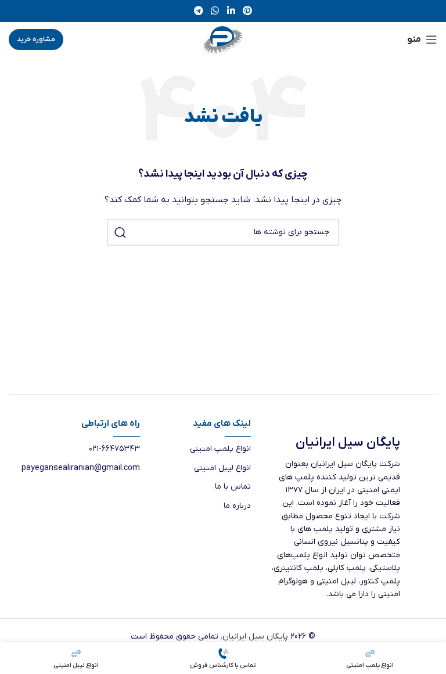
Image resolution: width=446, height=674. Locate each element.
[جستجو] (120, 232)
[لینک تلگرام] (198, 11)
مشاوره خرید (36, 39)
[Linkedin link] (231, 11)
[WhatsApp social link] (215, 11)
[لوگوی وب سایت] (223, 39)
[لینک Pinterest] (247, 11)
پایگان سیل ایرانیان (255, 636)
